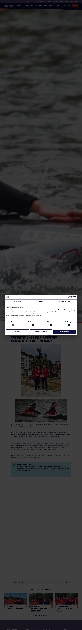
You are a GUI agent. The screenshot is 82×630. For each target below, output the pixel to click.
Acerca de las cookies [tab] (65, 301)
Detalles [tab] (41, 301)
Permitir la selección (41, 331)
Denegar (17, 331)
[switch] (32, 325)
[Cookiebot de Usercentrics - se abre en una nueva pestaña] (69, 297)
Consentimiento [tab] (16, 301)
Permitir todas (64, 331)
